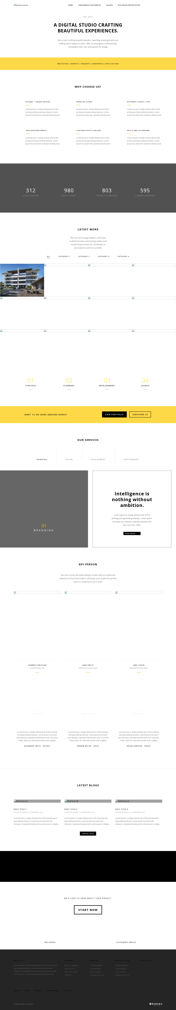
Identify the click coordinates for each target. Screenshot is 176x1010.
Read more (130, 533)
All (48, 256)
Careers (68, 975)
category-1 (64, 256)
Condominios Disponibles (89, 5)
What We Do (70, 969)
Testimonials (96, 969)
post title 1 (20, 809)
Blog (27, 990)
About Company (72, 965)
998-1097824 (49, 942)
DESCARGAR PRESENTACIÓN (129, 5)
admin (24, 812)
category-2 (84, 256)
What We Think (71, 972)
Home (70, 5)
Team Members (96, 965)
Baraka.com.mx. (26, 1004)
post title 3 (121, 809)
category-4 (123, 256)
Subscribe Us (140, 414)
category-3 (103, 256)
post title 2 (71, 809)
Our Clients (95, 972)
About (17, 990)
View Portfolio (114, 414)
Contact (68, 990)
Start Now (88, 910)
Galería (109, 5)
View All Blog (88, 834)
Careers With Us (97, 975)
